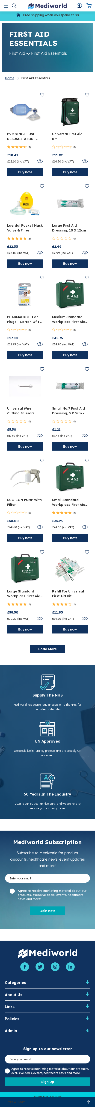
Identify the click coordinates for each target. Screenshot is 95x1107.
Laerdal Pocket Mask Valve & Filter (25, 227)
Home (9, 78)
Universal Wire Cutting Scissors (21, 410)
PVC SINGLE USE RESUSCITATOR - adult (21, 136)
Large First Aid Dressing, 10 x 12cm (69, 227)
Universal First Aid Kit (67, 136)
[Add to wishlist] (42, 95)
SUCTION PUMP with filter (24, 502)
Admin (11, 1030)
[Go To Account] (79, 5)
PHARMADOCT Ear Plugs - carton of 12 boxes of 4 (24, 319)
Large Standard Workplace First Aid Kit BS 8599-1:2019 (23, 594)
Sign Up (47, 1082)
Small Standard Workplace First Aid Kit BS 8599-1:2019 (68, 502)
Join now (47, 911)
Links (10, 1006)
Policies (12, 1018)
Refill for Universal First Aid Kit (68, 593)
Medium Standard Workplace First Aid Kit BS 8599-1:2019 (68, 319)
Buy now (25, 172)
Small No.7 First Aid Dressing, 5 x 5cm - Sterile (68, 411)
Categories (15, 982)
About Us (13, 994)
